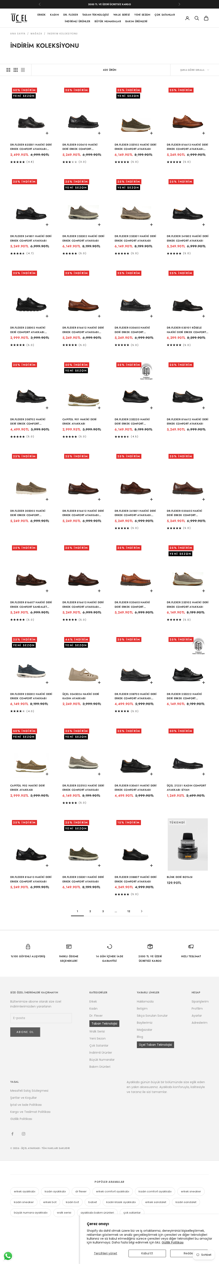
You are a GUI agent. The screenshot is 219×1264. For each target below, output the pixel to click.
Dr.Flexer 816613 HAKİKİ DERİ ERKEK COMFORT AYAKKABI (31, 879)
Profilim (197, 1008)
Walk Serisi (121, 15)
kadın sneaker (24, 1202)
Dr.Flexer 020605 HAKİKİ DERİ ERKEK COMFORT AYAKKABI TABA (132, 604)
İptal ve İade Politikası (26, 1105)
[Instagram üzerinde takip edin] (23, 1134)
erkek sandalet (155, 1202)
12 (128, 911)
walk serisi (64, 1213)
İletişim (142, 1008)
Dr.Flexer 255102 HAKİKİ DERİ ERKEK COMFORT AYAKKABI (135, 147)
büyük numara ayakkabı (30, 1213)
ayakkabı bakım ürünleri (97, 1213)
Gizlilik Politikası (172, 1242)
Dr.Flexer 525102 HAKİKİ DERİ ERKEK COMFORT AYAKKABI (83, 788)
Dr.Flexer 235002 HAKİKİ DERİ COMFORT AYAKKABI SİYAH (27, 330)
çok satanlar (132, 1213)
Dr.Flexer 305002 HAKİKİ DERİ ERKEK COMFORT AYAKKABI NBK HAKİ (27, 513)
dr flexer (81, 1191)
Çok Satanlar (165, 15)
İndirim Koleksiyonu (62, 33)
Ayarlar (197, 1015)
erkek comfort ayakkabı (112, 1191)
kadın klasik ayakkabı (121, 1202)
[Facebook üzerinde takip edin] (12, 1134)
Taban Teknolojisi (95, 15)
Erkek (41, 15)
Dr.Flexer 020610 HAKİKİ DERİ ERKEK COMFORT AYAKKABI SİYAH (80, 147)
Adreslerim (199, 1023)
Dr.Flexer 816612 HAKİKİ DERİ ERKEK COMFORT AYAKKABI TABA (83, 330)
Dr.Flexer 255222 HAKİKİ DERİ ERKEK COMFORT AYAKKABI (184, 696)
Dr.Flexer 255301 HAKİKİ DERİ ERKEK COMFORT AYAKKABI (135, 238)
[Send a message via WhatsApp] (8, 1256)
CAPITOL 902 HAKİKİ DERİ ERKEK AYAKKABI (27, 788)
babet (92, 1202)
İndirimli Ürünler (77, 21)
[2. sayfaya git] (141, 911)
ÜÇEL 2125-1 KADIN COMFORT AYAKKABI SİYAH (186, 788)
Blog (140, 1037)
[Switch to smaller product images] (16, 70)
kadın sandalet (186, 1202)
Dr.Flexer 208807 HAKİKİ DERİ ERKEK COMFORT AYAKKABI (136, 879)
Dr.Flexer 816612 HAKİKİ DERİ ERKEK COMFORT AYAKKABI (187, 421)
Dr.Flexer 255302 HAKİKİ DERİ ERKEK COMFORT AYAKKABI (83, 238)
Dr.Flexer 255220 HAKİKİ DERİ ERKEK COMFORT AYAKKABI (132, 421)
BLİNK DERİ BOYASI (179, 877)
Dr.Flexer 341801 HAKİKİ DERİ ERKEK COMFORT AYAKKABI (31, 238)
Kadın (54, 15)
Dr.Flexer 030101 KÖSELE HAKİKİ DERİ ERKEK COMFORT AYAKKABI (186, 330)
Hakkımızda (145, 1001)
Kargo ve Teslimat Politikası (30, 1112)
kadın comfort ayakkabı (155, 1191)
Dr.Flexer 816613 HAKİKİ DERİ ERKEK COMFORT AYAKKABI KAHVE (83, 604)
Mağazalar (144, 1030)
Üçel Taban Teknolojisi (155, 1045)
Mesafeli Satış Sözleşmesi (29, 1090)
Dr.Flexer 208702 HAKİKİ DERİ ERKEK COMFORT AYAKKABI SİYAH (27, 421)
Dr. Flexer (70, 15)
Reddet (189, 1253)
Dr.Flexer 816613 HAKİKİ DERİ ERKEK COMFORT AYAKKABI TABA (187, 147)
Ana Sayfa (18, 33)
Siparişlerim (200, 1001)
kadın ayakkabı (55, 1191)
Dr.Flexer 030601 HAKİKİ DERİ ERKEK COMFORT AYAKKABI (136, 788)
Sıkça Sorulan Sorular (152, 1015)
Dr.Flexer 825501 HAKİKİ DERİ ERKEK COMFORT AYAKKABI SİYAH (31, 147)
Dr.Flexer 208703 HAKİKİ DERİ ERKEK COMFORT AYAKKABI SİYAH (136, 696)
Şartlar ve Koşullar (23, 1098)
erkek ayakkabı (24, 1191)
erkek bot (49, 1202)
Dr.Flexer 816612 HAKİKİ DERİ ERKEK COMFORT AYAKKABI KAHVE (83, 513)
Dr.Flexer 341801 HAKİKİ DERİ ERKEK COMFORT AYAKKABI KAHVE (135, 513)
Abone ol (25, 1032)
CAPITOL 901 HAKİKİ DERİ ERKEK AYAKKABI (79, 421)
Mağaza (36, 33)
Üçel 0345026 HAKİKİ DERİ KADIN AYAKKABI (80, 696)
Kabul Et (147, 1253)
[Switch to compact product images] (23, 70)
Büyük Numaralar (108, 21)
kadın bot (72, 1202)
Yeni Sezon (142, 15)
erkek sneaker (191, 1191)
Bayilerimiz (144, 1023)
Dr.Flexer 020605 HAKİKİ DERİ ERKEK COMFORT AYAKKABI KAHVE (184, 513)
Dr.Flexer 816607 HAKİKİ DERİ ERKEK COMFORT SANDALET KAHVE (31, 604)
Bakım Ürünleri (136, 21)
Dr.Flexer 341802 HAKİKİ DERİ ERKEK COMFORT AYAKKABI (188, 238)
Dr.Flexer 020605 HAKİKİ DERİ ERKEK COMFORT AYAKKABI (132, 330)
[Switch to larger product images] (8, 70)
